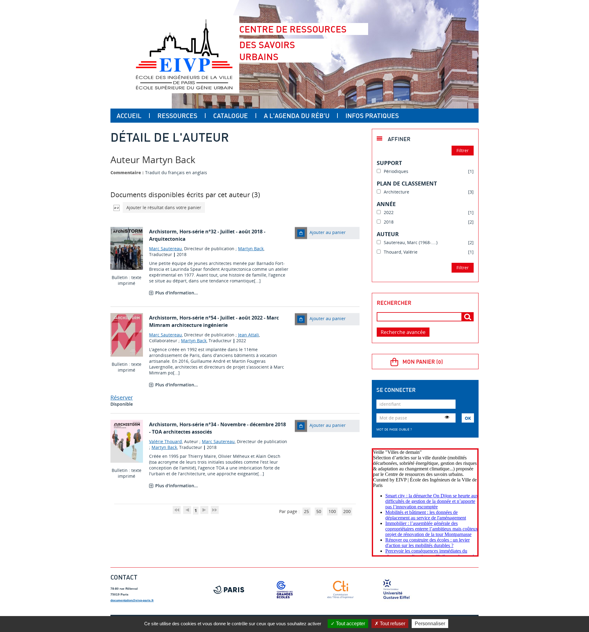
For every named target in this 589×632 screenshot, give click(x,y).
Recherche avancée (403, 332)
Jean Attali (248, 335)
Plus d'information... (176, 293)
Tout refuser (392, 623)
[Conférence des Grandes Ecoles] (284, 589)
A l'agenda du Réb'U (296, 115)
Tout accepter (350, 623)
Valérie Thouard (165, 441)
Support (389, 163)
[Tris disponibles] (117, 207)
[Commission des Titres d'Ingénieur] (340, 589)
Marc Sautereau (165, 248)
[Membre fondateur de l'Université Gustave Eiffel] (396, 589)
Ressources (177, 115)
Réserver (121, 397)
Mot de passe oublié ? (394, 429)
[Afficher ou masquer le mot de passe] (447, 417)
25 (306, 511)
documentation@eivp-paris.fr (132, 600)
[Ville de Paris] (228, 589)
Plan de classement (407, 183)
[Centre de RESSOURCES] (184, 54)
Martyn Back (251, 248)
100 (332, 511)
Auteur (388, 234)
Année (386, 204)
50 (318, 511)
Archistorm (163, 231)
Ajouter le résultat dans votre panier (163, 207)
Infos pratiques (372, 115)
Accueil (129, 115)
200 (347, 511)
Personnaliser (430, 623)
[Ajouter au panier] (301, 233)
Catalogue (230, 115)
